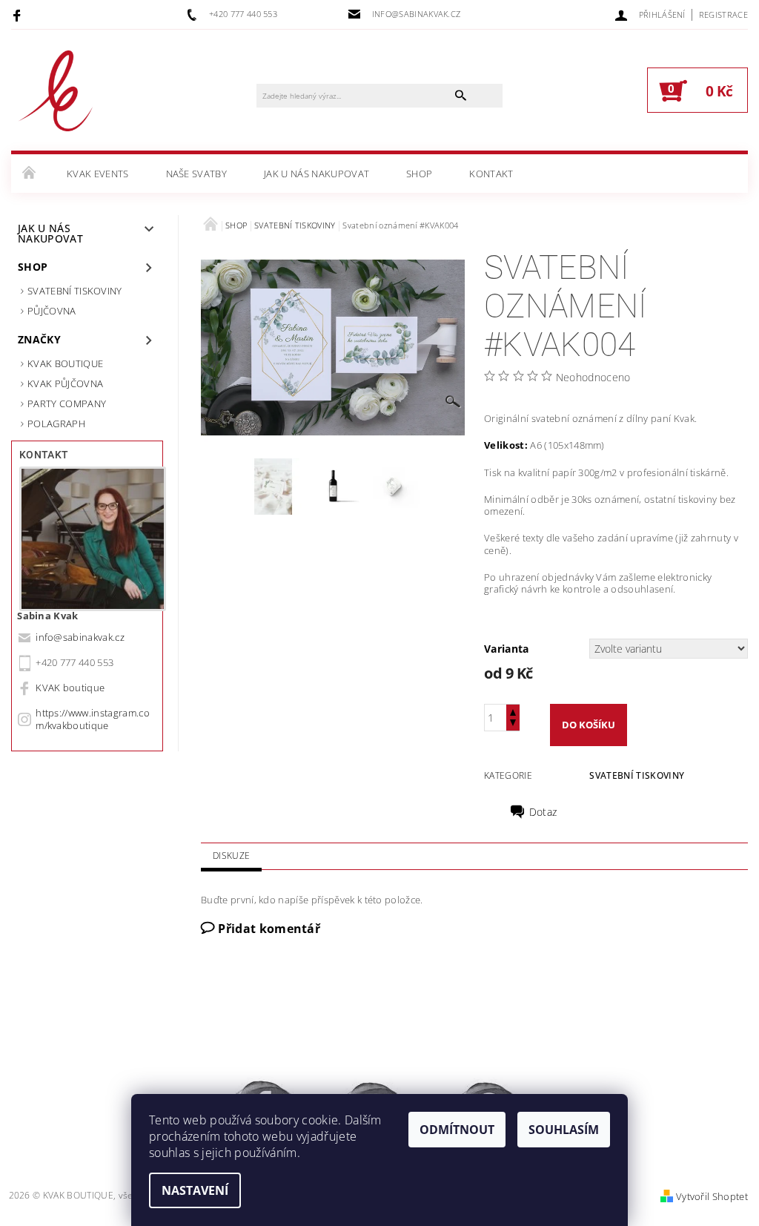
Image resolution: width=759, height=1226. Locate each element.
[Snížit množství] (513, 724)
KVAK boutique (70, 687)
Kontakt (491, 173)
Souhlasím (563, 1129)
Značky (39, 339)
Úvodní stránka (29, 173)
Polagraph (56, 423)
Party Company (66, 403)
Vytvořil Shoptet (712, 1196)
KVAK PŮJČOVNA (65, 383)
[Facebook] (19, 15)
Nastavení (195, 1190)
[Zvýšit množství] (513, 711)
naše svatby (197, 173)
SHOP (419, 173)
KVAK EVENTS (98, 173)
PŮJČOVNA (51, 310)
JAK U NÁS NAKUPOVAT (316, 173)
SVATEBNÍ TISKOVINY (74, 290)
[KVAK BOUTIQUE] (56, 97)
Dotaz (543, 812)
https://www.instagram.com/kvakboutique (93, 719)
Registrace (723, 14)
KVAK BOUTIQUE (65, 363)
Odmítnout (457, 1129)
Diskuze (231, 855)
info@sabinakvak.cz (80, 637)
